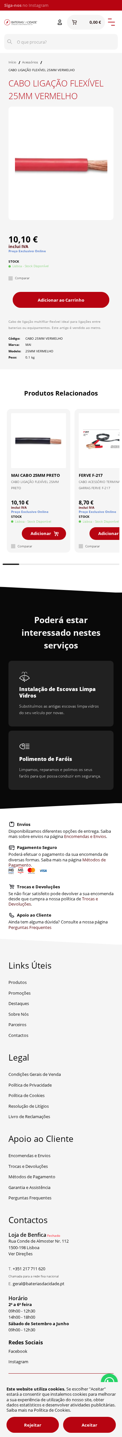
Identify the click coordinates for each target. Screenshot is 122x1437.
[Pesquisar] (9, 41)
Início (12, 62)
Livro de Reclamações (29, 1116)
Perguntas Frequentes (29, 927)
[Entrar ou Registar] (59, 22)
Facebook (17, 1351)
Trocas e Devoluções (28, 1166)
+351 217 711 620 (29, 1269)
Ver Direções (20, 1254)
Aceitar (89, 1425)
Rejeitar (32, 1425)
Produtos (17, 982)
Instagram (38, 5)
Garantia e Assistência (29, 1187)
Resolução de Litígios (28, 1106)
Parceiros (17, 1024)
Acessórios (30, 62)
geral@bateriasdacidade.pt (38, 1284)
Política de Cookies (26, 1095)
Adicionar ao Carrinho (61, 300)
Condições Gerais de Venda (34, 1074)
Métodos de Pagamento (31, 1177)
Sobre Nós (18, 1014)
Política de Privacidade (30, 1085)
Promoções (19, 993)
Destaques (18, 1003)
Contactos (18, 1035)
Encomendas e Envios (85, 836)
